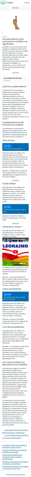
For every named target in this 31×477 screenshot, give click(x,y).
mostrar (7, 80)
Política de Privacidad (18, 475)
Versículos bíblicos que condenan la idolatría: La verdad (14, 451)
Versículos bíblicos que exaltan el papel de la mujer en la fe (14, 446)
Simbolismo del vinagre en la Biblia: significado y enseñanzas (15, 463)
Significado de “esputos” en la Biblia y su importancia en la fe (15, 468)
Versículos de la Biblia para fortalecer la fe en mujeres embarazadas (12, 457)
